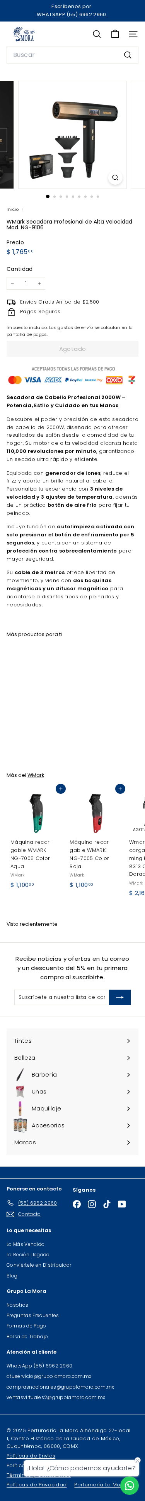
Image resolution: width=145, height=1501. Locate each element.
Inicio (13, 209)
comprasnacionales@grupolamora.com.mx (60, 1387)
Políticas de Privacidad (37, 1484)
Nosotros (18, 1305)
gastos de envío (75, 327)
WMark (35, 775)
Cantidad (20, 269)
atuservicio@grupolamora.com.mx (49, 1376)
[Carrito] (115, 34)
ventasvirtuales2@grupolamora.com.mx (56, 1397)
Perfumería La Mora (100, 1484)
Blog (12, 1275)
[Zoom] (115, 177)
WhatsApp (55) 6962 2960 (39, 1365)
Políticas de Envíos (31, 1455)
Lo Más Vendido (26, 1244)
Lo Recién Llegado (28, 1254)
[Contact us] (129, 1485)
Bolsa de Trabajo (27, 1336)
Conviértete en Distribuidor (39, 1265)
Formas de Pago (26, 1325)
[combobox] (72, 55)
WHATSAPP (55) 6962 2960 (71, 14)
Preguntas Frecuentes (33, 1315)
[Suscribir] (120, 997)
